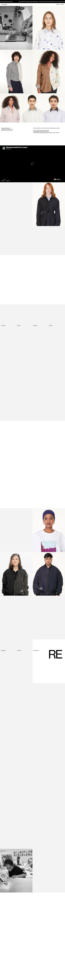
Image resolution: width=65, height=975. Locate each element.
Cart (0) (58, 4)
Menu (62, 4)
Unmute (8, 180)
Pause (2, 180)
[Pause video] (32, 163)
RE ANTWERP (4, 4)
